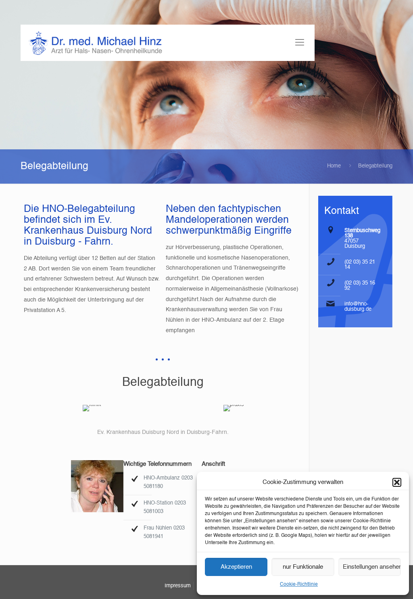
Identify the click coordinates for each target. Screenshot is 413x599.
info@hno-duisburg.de (357, 307)
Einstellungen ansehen (372, 567)
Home (334, 166)
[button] (397, 482)
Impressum (178, 586)
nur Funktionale (303, 567)
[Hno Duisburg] (95, 43)
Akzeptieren (236, 567)
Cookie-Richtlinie (299, 584)
